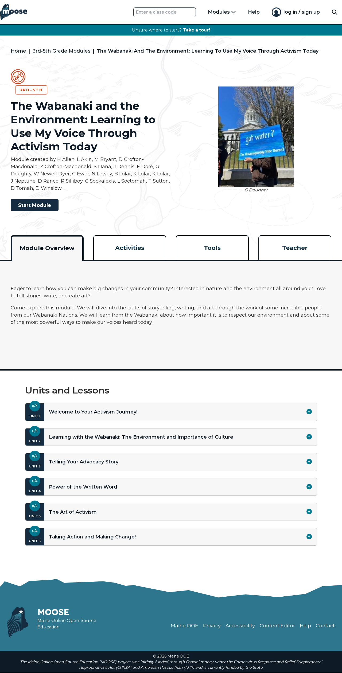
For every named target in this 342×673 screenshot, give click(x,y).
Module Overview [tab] (47, 248)
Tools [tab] (212, 247)
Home (18, 51)
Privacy (212, 626)
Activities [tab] (129, 247)
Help (254, 12)
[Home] (13, 12)
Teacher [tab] (295, 247)
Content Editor (277, 626)
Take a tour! (196, 30)
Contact (325, 626)
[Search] (334, 12)
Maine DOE (184, 626)
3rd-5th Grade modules (61, 51)
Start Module (34, 205)
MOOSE (53, 612)
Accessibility (240, 626)
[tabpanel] (171, 311)
